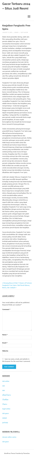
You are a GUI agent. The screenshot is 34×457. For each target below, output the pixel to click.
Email (4, 343)
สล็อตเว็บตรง (6, 395)
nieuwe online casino (9, 437)
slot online (5, 381)
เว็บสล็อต (5, 399)
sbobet (4, 418)
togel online (6, 409)
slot (3, 386)
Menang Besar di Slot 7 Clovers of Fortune (17, 283)
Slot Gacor (24, 32)
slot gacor (5, 413)
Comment (6, 309)
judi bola (5, 422)
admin (16, 32)
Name (5, 335)
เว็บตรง (4, 404)
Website (5, 351)
